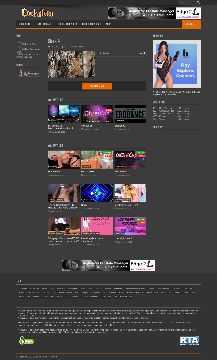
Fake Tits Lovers (33, 292)
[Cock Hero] (36, 15)
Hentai (121, 292)
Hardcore (112, 292)
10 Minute (23, 288)
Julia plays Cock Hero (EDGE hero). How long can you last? (63, 239)
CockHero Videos (68, 24)
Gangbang (96, 292)
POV (45, 297)
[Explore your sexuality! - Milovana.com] (29, 76)
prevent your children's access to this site (129, 318)
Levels (186, 292)
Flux (77, 292)
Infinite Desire (152, 292)
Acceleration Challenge (38, 288)
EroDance (120, 125)
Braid (84, 205)
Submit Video (191, 24)
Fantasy (46, 292)
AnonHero (60, 288)
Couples (151, 288)
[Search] (198, 2)
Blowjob (108, 288)
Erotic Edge (187, 288)
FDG (54, 292)
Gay (104, 292)
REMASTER (88, 171)
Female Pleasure (65, 292)
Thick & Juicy (107, 297)
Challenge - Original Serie (135, 288)
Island (163, 292)
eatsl (142, 53)
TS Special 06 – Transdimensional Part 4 (60, 127)
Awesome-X (72, 288)
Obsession (86, 125)
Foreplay (85, 292)
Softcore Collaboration (89, 297)
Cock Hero (24, 24)
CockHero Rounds (91, 24)
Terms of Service (29, 315)
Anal (52, 288)
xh (131, 297)
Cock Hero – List (44, 24)
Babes (82, 288)
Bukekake (118, 288)
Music (21, 297)
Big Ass (91, 288)
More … (110, 24)
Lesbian (177, 292)
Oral (28, 297)
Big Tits (99, 288)
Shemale (75, 297)
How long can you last (135, 292)
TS (116, 297)
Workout (123, 297)
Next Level (120, 171)
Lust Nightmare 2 (123, 238)
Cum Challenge (163, 288)
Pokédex (36, 297)
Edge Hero (56, 47)
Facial (21, 292)
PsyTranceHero (56, 297)
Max (193, 292)
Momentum (54, 171)
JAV (169, 292)
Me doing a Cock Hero (126, 205)
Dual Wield (176, 288)
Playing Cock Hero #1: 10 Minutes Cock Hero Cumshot (63, 206)
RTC (67, 297)
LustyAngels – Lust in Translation (92, 239)
